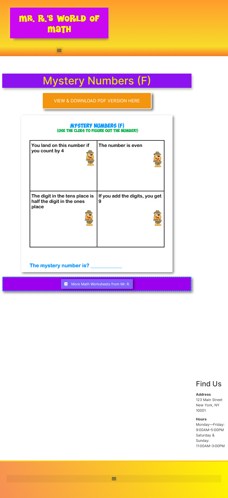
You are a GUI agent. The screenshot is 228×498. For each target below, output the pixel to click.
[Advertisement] (211, 151)
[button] (59, 50)
